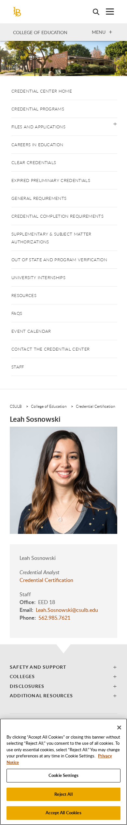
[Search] (92, 12)
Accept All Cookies (63, 813)
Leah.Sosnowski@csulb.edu (67, 609)
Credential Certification (95, 406)
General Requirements (38, 198)
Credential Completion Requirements (57, 216)
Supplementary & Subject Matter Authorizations (51, 238)
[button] (115, 123)
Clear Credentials (33, 162)
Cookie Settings (63, 775)
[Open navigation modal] (106, 11)
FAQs (16, 313)
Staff (17, 367)
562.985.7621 (54, 617)
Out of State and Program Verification (59, 260)
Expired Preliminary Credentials (50, 180)
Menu (99, 32)
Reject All (63, 794)
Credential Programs (37, 109)
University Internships (38, 277)
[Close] (119, 727)
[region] (63, 771)
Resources (23, 295)
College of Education (40, 32)
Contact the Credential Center (50, 349)
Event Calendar (31, 331)
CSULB (16, 406)
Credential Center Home (41, 91)
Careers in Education (37, 145)
